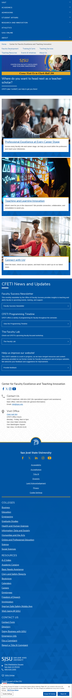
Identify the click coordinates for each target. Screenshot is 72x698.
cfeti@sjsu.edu (17, 404)
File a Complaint (9, 640)
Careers (5, 587)
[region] (36, 691)
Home (4, 44)
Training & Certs (29, 49)
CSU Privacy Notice (12, 690)
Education (6, 512)
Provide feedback (9, 368)
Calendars (6, 583)
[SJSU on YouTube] (49, 457)
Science (5, 544)
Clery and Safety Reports (14, 574)
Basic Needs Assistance (13, 569)
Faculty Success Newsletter (13, 306)
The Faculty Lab (9, 341)
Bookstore (7, 578)
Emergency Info (9, 635)
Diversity (36, 479)
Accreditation (36, 470)
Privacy (36, 488)
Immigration (7, 601)
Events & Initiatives (28, 53)
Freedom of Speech (11, 597)
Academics (7, 7)
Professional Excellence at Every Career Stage (32, 142)
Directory (6, 626)
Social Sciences (9, 549)
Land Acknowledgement (36, 483)
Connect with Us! (15, 260)
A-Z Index (6, 560)
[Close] (69, 687)
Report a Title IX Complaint (15, 645)
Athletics (7, 28)
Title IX (36, 474)
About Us (43, 53)
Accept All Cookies (49, 694)
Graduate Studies (10, 521)
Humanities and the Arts (13, 535)
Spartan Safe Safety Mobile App (17, 606)
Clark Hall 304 (12, 414)
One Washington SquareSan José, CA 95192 (13, 665)
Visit (4, 2)
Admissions (7, 12)
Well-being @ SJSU (11, 611)
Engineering (7, 516)
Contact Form (8, 622)
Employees (7, 592)
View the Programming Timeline (15, 324)
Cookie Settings (36, 492)
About (5, 38)
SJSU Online (7, 33)
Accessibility (36, 465)
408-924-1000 (10, 669)
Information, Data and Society (16, 530)
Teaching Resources (9, 53)
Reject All (63, 694)
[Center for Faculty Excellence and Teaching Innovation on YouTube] (14, 388)
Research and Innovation (15, 23)
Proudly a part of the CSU (12, 681)
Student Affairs (10, 18)
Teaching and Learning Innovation (25, 201)
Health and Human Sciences (15, 525)
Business (6, 507)
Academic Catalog (10, 564)
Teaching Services (46, 49)
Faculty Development (10, 49)
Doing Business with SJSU (14, 631)
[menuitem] (10, 49)
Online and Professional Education (18, 539)
